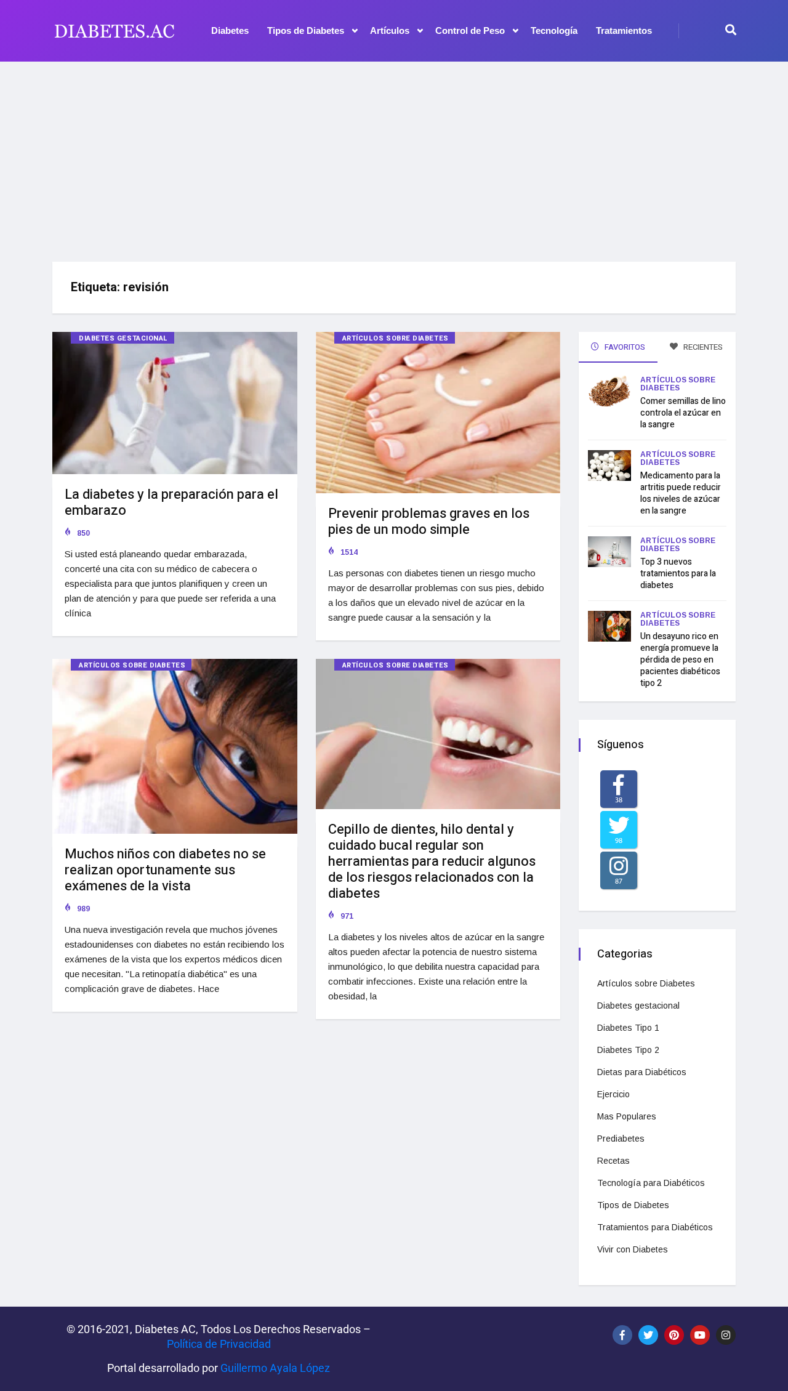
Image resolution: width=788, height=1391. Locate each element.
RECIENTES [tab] (702, 347)
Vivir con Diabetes (632, 1249)
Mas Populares (626, 1116)
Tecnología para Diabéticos (651, 1183)
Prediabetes (621, 1138)
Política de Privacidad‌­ (219, 1343)
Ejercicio (613, 1094)
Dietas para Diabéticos (641, 1072)
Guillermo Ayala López (275, 1367)
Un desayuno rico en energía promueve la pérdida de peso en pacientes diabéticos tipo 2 (680, 660)
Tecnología (554, 30)
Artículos (389, 30)
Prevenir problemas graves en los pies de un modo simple (428, 521)
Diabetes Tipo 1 (628, 1028)
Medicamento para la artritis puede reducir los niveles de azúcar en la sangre (680, 493)
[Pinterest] (674, 1335)
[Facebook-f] (622, 1335)
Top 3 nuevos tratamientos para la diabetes (678, 573)
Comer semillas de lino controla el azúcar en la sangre (683, 413)
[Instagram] (726, 1335)
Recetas (613, 1161)
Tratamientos (624, 30)
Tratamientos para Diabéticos (655, 1227)
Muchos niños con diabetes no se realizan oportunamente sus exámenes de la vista (165, 870)
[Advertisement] (394, 157)
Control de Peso (470, 30)
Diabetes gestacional (123, 338)
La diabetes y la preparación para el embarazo (171, 502)
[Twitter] (648, 1335)
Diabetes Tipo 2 (628, 1050)
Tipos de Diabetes (305, 30)
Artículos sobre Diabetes (395, 338)
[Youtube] (700, 1335)
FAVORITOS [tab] (624, 347)
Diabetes (230, 30)
